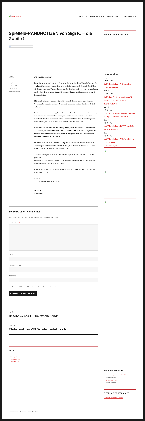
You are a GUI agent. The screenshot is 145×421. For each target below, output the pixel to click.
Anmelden (13, 355)
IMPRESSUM (128, 16)
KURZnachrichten (14, 91)
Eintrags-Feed (14, 357)
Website (12, 276)
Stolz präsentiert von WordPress (29, 412)
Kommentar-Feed (15, 359)
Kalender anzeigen (110, 146)
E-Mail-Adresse (16, 265)
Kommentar (14, 222)
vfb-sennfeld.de (13, 412)
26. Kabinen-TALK (111, 380)
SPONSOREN (112, 16)
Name (12, 255)
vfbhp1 (11, 83)
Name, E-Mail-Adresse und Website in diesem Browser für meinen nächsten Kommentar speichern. (40, 287)
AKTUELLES (13, 89)
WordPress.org (15, 361)
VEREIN (81, 16)
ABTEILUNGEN (96, 16)
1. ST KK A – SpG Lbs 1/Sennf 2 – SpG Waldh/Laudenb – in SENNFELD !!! (118, 100)
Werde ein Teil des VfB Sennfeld (113, 397)
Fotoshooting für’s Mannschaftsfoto (116, 375)
